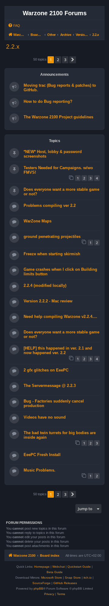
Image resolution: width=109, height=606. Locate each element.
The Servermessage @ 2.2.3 (50, 385)
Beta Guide (55, 572)
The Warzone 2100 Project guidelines (58, 117)
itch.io (88, 577)
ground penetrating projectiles (52, 236)
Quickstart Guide (79, 566)
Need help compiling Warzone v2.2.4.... (60, 316)
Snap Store (73, 577)
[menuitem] (14, 25)
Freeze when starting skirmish (52, 254)
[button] (72, 59)
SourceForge (41, 583)
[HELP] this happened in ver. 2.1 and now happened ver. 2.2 (58, 350)
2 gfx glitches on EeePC (46, 370)
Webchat (58, 566)
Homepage (42, 566)
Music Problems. (39, 470)
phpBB (38, 588)
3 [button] (65, 59)
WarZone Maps (37, 221)
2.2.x (12, 46)
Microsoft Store (51, 577)
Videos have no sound (45, 417)
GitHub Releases (65, 583)
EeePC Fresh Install (42, 454)
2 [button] (58, 59)
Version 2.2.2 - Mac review (48, 301)
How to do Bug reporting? (48, 101)
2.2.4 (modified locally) (45, 285)
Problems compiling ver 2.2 (50, 205)
